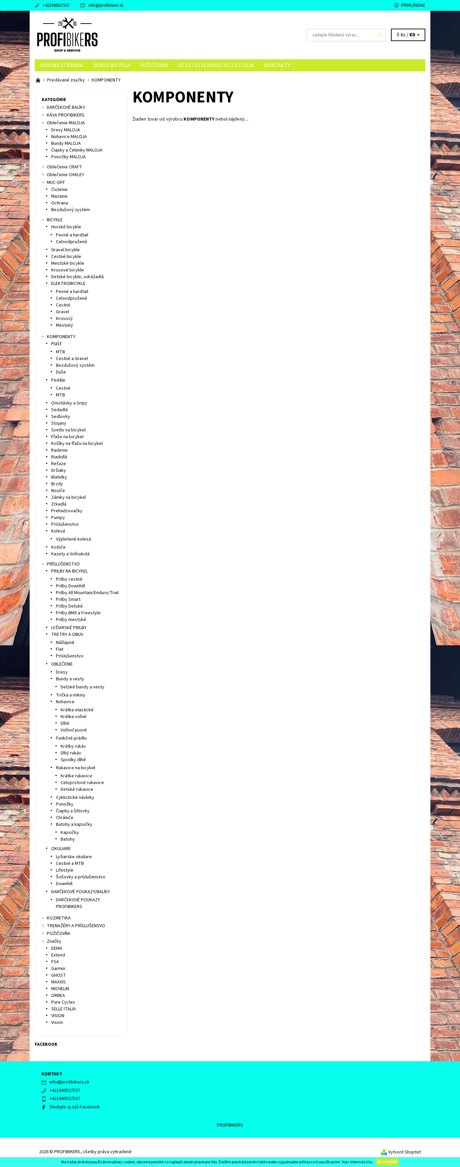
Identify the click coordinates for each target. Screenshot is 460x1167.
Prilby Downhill (70, 586)
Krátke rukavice (76, 776)
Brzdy (57, 484)
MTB (60, 352)
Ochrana (59, 203)
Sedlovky (60, 416)
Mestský (64, 325)
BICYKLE (55, 220)
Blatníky (59, 477)
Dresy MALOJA (65, 130)
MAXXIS (58, 982)
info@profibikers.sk (106, 5)
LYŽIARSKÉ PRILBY (69, 627)
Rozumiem (387, 1162)
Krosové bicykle (67, 270)
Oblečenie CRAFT (64, 167)
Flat (59, 649)
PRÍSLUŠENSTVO (63, 564)
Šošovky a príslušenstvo (80, 877)
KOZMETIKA (59, 918)
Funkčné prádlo (71, 738)
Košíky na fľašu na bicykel (77, 443)
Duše (61, 372)
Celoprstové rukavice (82, 782)
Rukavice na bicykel (75, 768)
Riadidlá (59, 457)
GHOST (58, 975)
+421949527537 (56, 5)
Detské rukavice (77, 789)
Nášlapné (65, 642)
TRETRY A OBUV (67, 634)
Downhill (64, 883)
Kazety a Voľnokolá (70, 554)
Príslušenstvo (65, 524)
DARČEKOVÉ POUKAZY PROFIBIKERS (78, 903)
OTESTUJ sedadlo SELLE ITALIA (216, 65)
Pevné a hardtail (72, 235)
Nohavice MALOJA (69, 136)
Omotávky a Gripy (69, 403)
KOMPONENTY (61, 336)
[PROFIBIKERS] (67, 34)
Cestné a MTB (70, 863)
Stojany (58, 423)
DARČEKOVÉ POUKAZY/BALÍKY (80, 891)
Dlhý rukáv (71, 753)
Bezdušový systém (70, 209)
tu (370, 1162)
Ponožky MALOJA (68, 157)
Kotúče (58, 547)
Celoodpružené (71, 241)
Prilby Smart (68, 599)
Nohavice (65, 702)
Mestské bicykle (67, 263)
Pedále (58, 380)
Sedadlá (59, 410)
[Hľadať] (380, 35)
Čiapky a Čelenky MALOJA (76, 150)
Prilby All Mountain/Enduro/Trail (87, 592)
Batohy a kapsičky (74, 824)
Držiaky (58, 470)
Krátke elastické (77, 710)
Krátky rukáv (73, 746)
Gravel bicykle (65, 250)
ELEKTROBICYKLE (68, 283)
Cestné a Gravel (72, 358)
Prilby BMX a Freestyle (78, 613)
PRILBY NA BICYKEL (69, 571)
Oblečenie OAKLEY (65, 174)
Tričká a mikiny (71, 695)
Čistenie (59, 189)
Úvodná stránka (61, 65)
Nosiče (58, 490)
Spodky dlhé (73, 759)
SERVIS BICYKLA (111, 65)
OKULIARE (61, 848)
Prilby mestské (71, 619)
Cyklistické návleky (75, 797)
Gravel (62, 312)
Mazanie (59, 196)
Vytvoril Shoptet (404, 1152)
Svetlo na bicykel (68, 430)
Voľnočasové (74, 730)
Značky (54, 941)
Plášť (56, 344)
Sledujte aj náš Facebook (75, 1107)
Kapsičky (70, 832)
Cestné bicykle (66, 256)
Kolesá (58, 531)
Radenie (59, 450)
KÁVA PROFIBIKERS (66, 115)
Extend (58, 955)
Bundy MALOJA (66, 143)
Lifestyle (64, 870)
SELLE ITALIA (63, 1009)
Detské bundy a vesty (82, 687)
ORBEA (58, 995)
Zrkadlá (58, 504)
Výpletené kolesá (73, 539)
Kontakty (277, 65)
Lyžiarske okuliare (74, 856)
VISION (57, 1015)
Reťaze (58, 463)
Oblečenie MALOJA (66, 123)
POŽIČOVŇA (154, 65)
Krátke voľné (74, 716)
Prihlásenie (413, 5)
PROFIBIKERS (230, 1125)
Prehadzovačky (67, 511)
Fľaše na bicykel (67, 436)
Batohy (68, 839)
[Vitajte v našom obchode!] (38, 80)
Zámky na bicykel (68, 497)
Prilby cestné (69, 579)
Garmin (58, 968)
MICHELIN (60, 988)
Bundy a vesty (70, 679)
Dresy (62, 672)
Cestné (63, 305)
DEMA (56, 948)
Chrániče (64, 817)
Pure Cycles (63, 1002)
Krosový (64, 318)
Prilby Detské (69, 606)
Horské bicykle (66, 227)
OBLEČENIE (62, 664)
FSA (55, 962)
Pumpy (58, 517)
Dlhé (65, 723)
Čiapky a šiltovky (73, 811)
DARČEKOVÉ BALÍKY (66, 107)
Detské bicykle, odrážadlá (77, 276)
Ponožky (64, 804)
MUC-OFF (56, 182)
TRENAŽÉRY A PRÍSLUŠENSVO (76, 925)
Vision (57, 1022)
